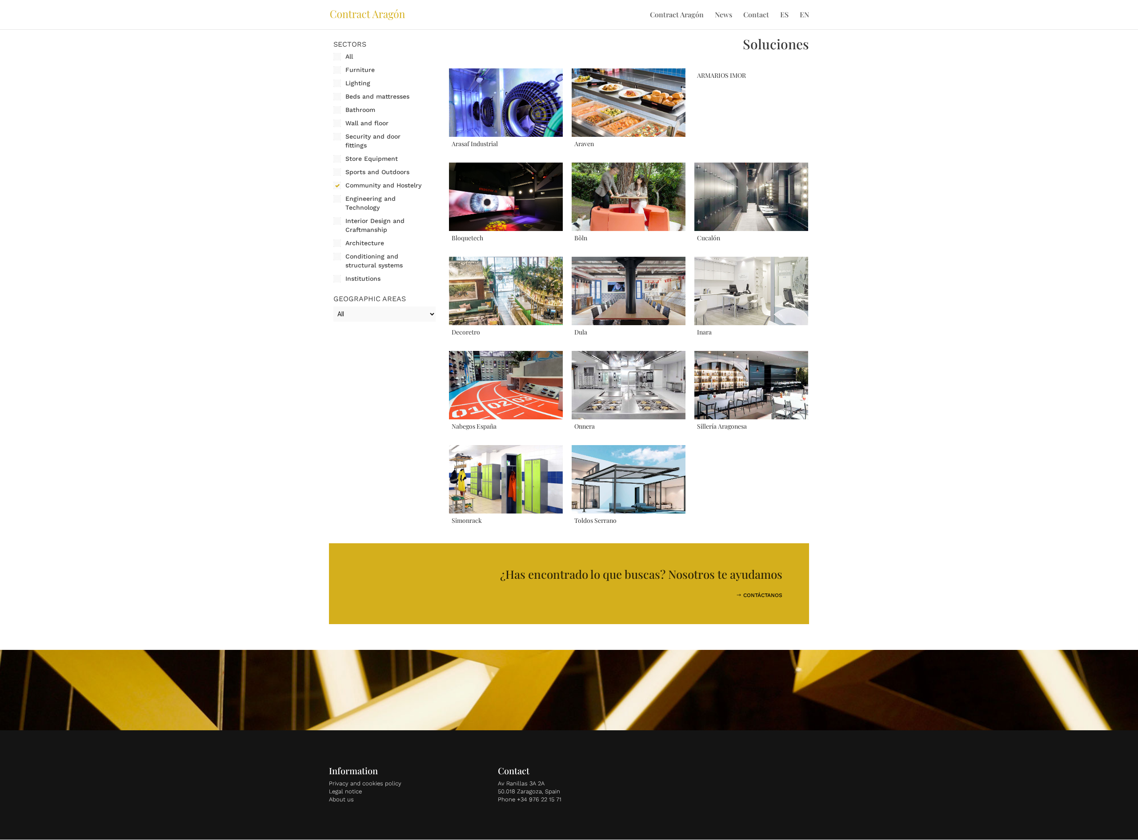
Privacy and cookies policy (365, 783)
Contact (756, 15)
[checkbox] (384, 56)
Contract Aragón (677, 15)
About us (341, 799)
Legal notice (345, 791)
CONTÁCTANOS (762, 595)
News (723, 15)
